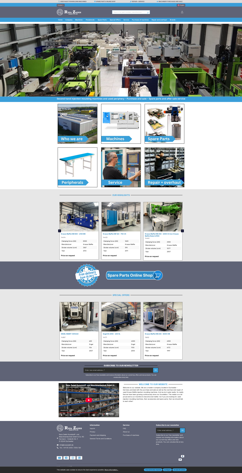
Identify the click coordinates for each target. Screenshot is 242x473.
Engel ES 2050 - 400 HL (111, 334)
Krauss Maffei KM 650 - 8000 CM (157, 334)
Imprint (92, 428)
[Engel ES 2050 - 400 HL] (121, 316)
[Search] (148, 12)
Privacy (92, 432)
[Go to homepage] (69, 12)
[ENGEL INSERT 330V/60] (79, 316)
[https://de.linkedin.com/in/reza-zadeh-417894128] (79, 458)
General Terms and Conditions (101, 439)
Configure (167, 470)
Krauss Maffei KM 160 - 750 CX (114, 234)
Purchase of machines (131, 435)
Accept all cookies (179, 470)
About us (126, 432)
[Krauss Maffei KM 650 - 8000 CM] (162, 316)
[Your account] (182, 12)
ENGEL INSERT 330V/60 (69, 334)
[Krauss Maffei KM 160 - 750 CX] (121, 216)
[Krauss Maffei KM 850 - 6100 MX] (79, 216)
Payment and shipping (98, 435)
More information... (111, 470)
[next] (182, 230)
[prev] (59, 230)
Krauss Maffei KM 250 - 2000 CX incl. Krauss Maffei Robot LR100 (162, 235)
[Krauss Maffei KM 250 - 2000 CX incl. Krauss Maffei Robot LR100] (162, 216)
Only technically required (153, 470)
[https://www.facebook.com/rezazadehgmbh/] (66, 458)
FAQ (124, 428)
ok (156, 370)
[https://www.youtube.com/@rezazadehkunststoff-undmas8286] (59, 458)
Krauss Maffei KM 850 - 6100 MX (73, 234)
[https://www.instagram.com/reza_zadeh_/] (73, 458)
